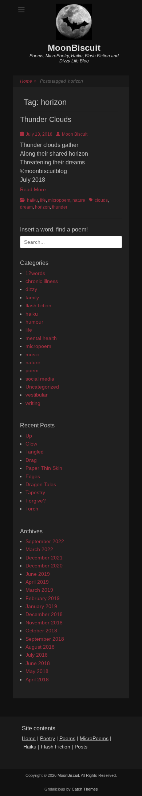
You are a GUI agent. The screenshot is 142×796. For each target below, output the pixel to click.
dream (26, 207)
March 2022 (39, 549)
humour (34, 322)
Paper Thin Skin (43, 468)
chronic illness (41, 281)
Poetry (47, 738)
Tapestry (35, 492)
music (32, 354)
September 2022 (44, 541)
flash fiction (38, 305)
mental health (41, 338)
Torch (31, 509)
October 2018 (41, 630)
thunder (59, 207)
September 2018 (44, 639)
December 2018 (44, 614)
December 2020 (44, 566)
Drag (31, 460)
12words (35, 273)
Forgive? (35, 501)
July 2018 (36, 655)
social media (39, 379)
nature (78, 200)
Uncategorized (42, 387)
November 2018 (44, 622)
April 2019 (37, 582)
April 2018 (37, 679)
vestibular (36, 395)
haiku (32, 200)
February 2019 (42, 598)
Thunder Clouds (45, 119)
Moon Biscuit (74, 134)
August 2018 (40, 647)
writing (32, 403)
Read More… (35, 189)
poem (32, 370)
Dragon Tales (40, 484)
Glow (31, 444)
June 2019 (37, 574)
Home (28, 81)
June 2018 (37, 663)
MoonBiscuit (74, 48)
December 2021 (44, 558)
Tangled (34, 452)
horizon (42, 207)
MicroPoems (94, 738)
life (43, 200)
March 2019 (39, 590)
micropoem (59, 200)
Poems (67, 738)
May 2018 (36, 671)
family (32, 297)
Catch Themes (85, 789)
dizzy (31, 289)
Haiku (29, 747)
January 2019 (41, 606)
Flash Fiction (55, 747)
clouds (101, 200)
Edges (32, 476)
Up (28, 436)
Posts (81, 747)
